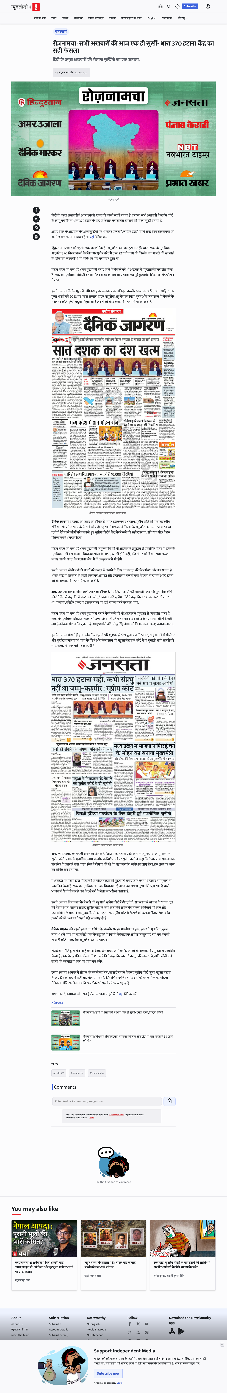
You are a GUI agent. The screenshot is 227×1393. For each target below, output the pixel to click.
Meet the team (20, 1335)
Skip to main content (28, 29)
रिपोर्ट (53, 18)
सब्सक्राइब (167, 18)
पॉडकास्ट (78, 18)
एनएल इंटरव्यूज (96, 18)
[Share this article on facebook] (36, 210)
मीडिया (112, 18)
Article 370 (58, 1073)
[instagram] (129, 1333)
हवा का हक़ (40, 18)
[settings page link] (177, 6)
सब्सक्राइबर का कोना (131, 18)
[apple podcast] (146, 1333)
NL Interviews (95, 1335)
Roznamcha (77, 1073)
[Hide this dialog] (222, 1345)
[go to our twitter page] (138, 1324)
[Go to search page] (169, 6)
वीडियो (65, 18)
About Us (17, 1324)
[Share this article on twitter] (36, 219)
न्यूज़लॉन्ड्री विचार (19, 1329)
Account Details (58, 1329)
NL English (93, 1324)
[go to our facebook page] (129, 1324)
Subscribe (190, 6)
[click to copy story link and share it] (36, 236)
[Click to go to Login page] (208, 6)
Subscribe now (108, 1373)
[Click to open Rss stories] (138, 1333)
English (152, 18)
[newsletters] (160, 6)
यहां (91, 237)
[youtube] (146, 1324)
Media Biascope (96, 1329)
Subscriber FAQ (58, 1335)
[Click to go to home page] (25, 7)
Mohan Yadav (97, 1073)
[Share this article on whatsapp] (36, 228)
